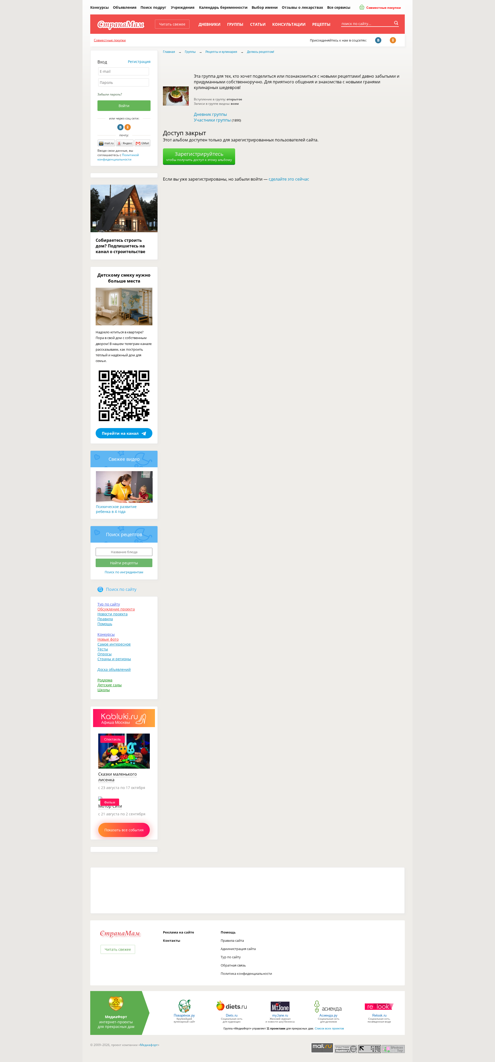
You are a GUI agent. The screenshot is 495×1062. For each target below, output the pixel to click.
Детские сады (109, 684)
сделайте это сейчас (289, 179)
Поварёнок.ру (184, 1015)
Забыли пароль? (109, 94)
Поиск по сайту (121, 589)
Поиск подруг (153, 7)
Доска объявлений (114, 669)
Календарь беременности (223, 7)
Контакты (171, 940)
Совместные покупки (383, 7)
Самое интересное (114, 644)
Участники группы (212, 120)
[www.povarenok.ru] (184, 1012)
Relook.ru (379, 1015)
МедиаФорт (116, 1016)
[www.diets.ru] (232, 1012)
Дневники (209, 24)
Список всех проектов (329, 1028)
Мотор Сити (110, 806)
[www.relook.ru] (379, 1012)
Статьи (258, 24)
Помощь (104, 623)
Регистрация (139, 61)
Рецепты (321, 24)
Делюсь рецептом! (260, 52)
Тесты (102, 649)
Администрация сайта (238, 948)
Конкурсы (99, 7)
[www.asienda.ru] (328, 1012)
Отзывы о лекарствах (302, 7)
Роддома (104, 680)
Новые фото (108, 639)
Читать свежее (172, 24)
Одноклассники (128, 127)
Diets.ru (231, 1015)
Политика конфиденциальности (246, 973)
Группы (235, 24)
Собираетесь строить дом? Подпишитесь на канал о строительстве (120, 245)
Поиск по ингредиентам (124, 572)
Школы (103, 689)
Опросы (104, 653)
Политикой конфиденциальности (118, 157)
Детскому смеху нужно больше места (124, 278)
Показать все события (124, 829)
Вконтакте (120, 127)
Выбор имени (265, 7)
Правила (105, 618)
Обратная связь (233, 965)
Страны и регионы (114, 658)
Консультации (289, 24)
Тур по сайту (108, 604)
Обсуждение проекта (116, 609)
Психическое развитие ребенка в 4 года (116, 509)
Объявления (124, 7)
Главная (169, 52)
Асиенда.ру (328, 1015)
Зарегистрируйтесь (199, 156)
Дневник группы (210, 114)
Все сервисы (338, 7)
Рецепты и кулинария (221, 52)
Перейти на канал (120, 433)
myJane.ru (280, 1015)
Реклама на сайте (178, 932)
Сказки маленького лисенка (117, 777)
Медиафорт (149, 1045)
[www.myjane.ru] (280, 1012)
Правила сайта (232, 940)
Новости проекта (112, 614)
